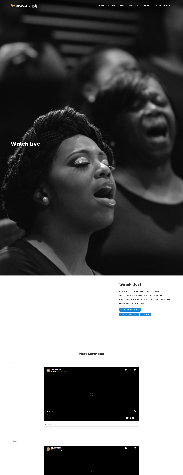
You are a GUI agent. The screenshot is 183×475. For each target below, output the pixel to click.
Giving (145, 314)
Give (130, 6)
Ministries (112, 6)
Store (137, 6)
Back (14, 362)
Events (122, 6)
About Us (100, 6)
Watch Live (148, 6)
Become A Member (163, 6)
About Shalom (129, 314)
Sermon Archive (130, 310)
